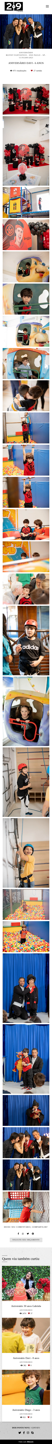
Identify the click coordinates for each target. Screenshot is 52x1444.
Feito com (26, 1442)
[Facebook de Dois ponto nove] (24, 1432)
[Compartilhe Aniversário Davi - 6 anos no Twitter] (28, 1234)
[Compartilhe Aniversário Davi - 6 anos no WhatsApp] (23, 1234)
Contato (35, 1428)
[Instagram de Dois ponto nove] (28, 1432)
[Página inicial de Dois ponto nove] (14, 7)
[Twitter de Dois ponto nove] (19, 1432)
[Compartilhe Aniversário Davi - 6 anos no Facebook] (18, 1234)
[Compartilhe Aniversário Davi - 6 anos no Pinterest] (33, 1234)
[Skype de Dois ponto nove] (32, 1432)
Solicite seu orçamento (26, 1240)
